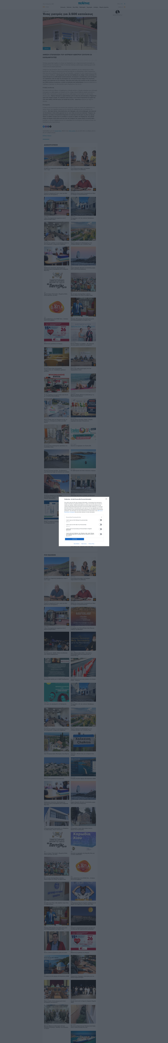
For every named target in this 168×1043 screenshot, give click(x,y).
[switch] (100, 520)
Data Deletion (76, 543)
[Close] (106, 499)
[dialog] (84, 521)
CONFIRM (74, 539)
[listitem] (84, 517)
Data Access (84, 543)
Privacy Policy (91, 543)
